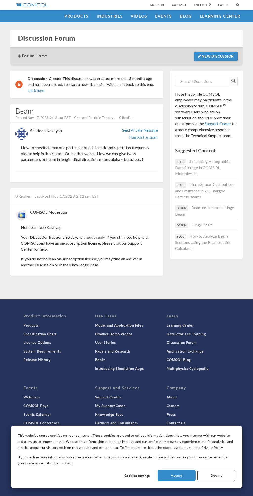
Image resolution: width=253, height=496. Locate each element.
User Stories (105, 342)
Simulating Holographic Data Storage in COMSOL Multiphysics (202, 167)
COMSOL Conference (41, 422)
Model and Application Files (119, 325)
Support (157, 5)
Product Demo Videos (113, 333)
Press (171, 414)
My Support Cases (110, 405)
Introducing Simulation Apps (119, 368)
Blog (186, 16)
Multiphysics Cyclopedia (187, 368)
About (172, 397)
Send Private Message (140, 130)
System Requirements (42, 351)
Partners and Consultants (116, 422)
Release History (37, 359)
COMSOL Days (35, 405)
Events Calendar (37, 414)
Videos (139, 16)
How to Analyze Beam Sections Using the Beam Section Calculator (203, 242)
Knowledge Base (109, 414)
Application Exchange (185, 351)
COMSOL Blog (179, 359)
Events (163, 16)
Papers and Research (112, 351)
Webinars (31, 397)
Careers (173, 405)
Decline (216, 475)
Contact (179, 5)
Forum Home (34, 56)
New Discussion (217, 56)
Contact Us (176, 422)
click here (36, 90)
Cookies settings (137, 475)
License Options (37, 342)
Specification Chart (39, 333)
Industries (110, 16)
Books (100, 359)
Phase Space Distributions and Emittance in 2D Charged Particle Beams (205, 190)
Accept (176, 475)
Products (76, 16)
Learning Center (220, 16)
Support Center (218, 123)
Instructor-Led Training (186, 333)
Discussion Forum (46, 38)
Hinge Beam (202, 224)
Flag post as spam (143, 137)
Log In (223, 5)
